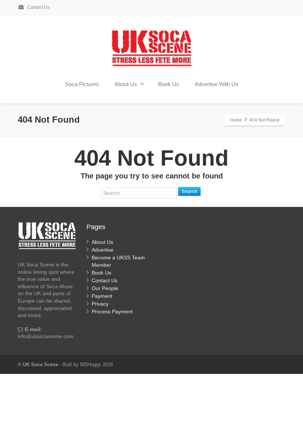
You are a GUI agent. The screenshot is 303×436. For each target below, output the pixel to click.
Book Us (168, 84)
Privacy (100, 304)
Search (189, 191)
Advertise (102, 250)
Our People (105, 288)
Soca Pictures (82, 84)
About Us (126, 84)
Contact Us (38, 7)
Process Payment (112, 311)
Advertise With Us (216, 84)
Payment (102, 296)
